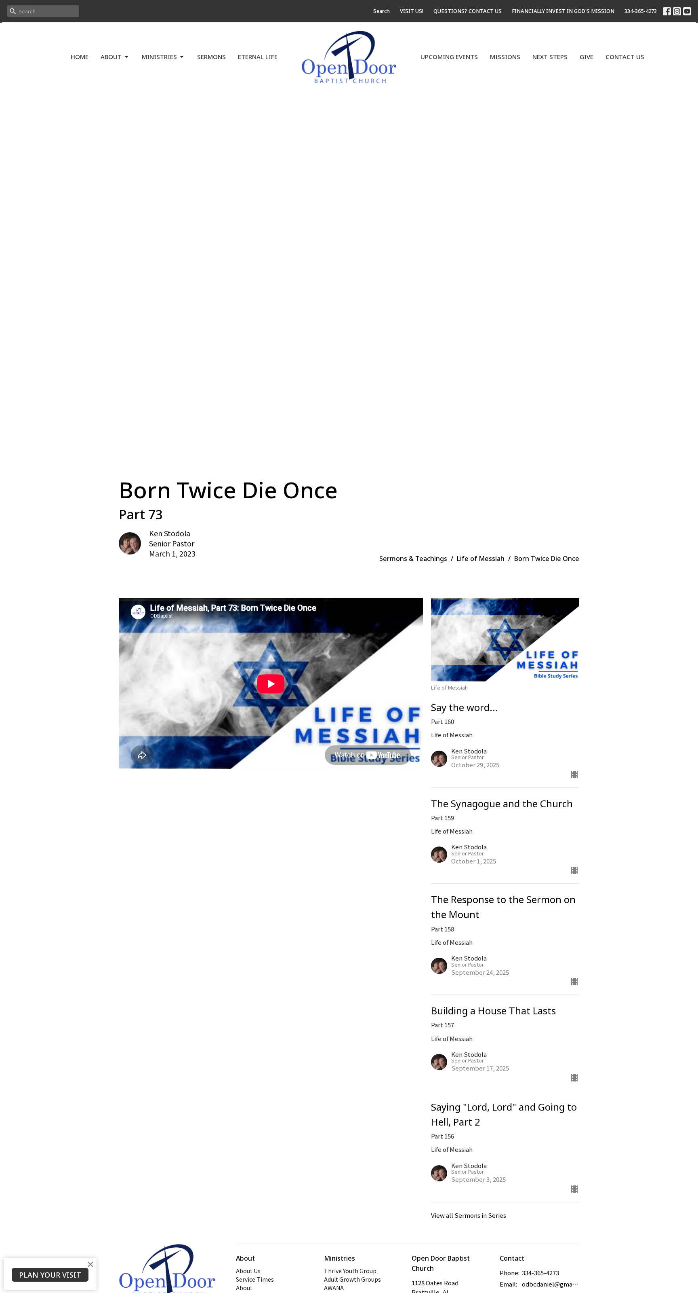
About (111, 57)
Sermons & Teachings (413, 558)
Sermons (211, 57)
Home (79, 57)
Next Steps (550, 57)
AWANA (334, 1288)
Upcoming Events (449, 57)
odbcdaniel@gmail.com (551, 1284)
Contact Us (624, 57)
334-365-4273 (640, 11)
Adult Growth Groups (352, 1279)
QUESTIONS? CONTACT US (467, 11)
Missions (505, 57)
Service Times (255, 1279)
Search (381, 11)
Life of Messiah (481, 558)
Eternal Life (258, 57)
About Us (248, 1271)
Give (586, 57)
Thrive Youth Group (350, 1271)
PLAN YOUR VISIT (50, 1275)
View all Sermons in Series (468, 1215)
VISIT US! (411, 11)
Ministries (159, 57)
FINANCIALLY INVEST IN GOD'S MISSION (563, 11)
